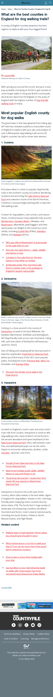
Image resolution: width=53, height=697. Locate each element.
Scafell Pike (23, 231)
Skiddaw (17, 234)
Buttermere (7, 224)
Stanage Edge (22, 364)
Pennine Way (33, 360)
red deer (5, 452)
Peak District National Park (35, 354)
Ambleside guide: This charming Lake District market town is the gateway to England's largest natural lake (24, 268)
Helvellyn (41, 231)
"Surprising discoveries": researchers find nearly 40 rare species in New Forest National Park (26, 481)
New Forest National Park (13, 442)
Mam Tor (45, 360)
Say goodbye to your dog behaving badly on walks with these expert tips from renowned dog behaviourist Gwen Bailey (25, 570)
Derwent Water (22, 221)
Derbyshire (6, 331)
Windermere (7, 221)
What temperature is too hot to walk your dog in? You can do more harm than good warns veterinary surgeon (26, 546)
